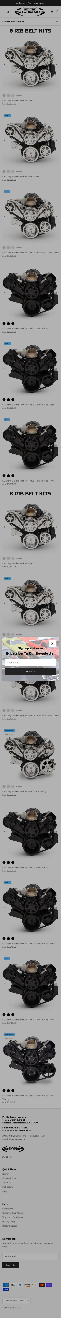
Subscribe (30, 671)
